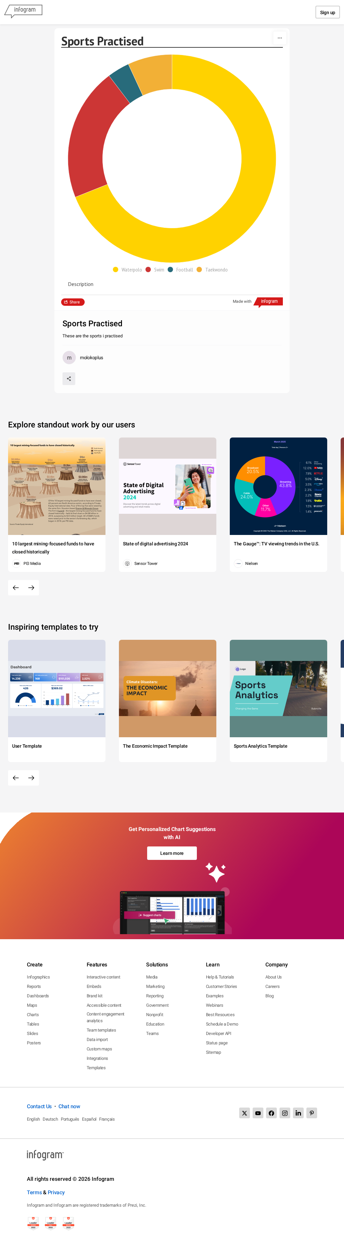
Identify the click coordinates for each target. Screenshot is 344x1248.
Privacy (56, 1192)
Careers (272, 986)
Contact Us (39, 1106)
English (33, 1119)
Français (107, 1119)
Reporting (154, 995)
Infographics (38, 977)
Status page (217, 1042)
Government (157, 1005)
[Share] (68, 378)
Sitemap (213, 1052)
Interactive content (103, 977)
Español (89, 1119)
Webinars (214, 1005)
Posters (34, 1042)
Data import (97, 1039)
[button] (129, 269)
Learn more (172, 853)
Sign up (327, 12)
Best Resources (220, 1014)
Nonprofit (154, 1014)
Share (75, 302)
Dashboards (38, 995)
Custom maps (99, 1048)
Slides (32, 1033)
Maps (32, 1005)
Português (70, 1119)
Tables (33, 1024)
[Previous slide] (15, 587)
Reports (34, 986)
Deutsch (50, 1119)
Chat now (69, 1106)
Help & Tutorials (220, 977)
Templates (96, 1067)
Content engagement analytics (106, 1017)
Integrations (97, 1058)
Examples (215, 995)
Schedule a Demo (222, 1024)
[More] (279, 38)
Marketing (155, 986)
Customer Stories (221, 986)
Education (155, 1024)
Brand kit (94, 995)
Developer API (218, 1033)
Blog (269, 995)
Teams (152, 1033)
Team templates (101, 1030)
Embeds (94, 986)
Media (152, 977)
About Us (273, 977)
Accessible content (104, 1005)
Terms (34, 1192)
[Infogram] (23, 12)
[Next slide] (31, 587)
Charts (33, 1014)
